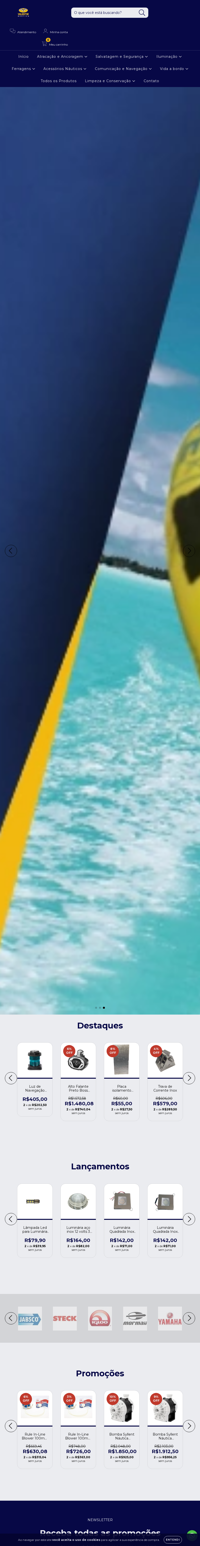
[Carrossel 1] (100, 551)
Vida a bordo (172, 69)
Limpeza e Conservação (108, 81)
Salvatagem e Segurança (120, 56)
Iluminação (167, 56)
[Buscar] (142, 13)
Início (23, 56)
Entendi (173, 1539)
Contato (151, 81)
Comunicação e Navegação (122, 69)
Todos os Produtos (59, 81)
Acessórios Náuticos (63, 69)
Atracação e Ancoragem (60, 56)
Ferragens (22, 69)
